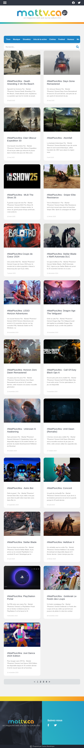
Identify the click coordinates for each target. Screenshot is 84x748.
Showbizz (27, 39)
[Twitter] (79, 2)
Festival (61, 39)
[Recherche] (77, 47)
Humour (70, 39)
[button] (5, 2)
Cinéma (52, 39)
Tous (8, 39)
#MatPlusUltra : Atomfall (59, 138)
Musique (16, 39)
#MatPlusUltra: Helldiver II (60, 542)
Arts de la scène (40, 39)
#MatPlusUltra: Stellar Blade (22, 542)
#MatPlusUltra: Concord (59, 488)
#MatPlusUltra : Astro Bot (20, 488)
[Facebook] (73, 2)
